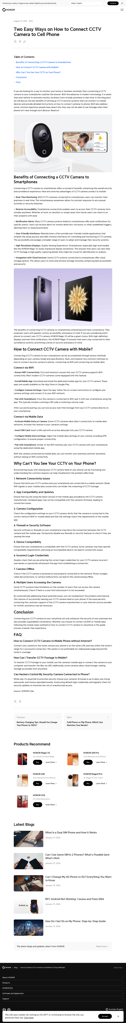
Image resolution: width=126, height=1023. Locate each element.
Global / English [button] (76, 3)
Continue (113, 3)
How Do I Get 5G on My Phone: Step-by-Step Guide (75, 921)
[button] (37, 762)
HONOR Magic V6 (41, 753)
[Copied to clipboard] (25, 41)
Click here (28, 1018)
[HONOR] (8, 968)
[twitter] (15, 41)
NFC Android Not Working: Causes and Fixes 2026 (74, 899)
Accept (105, 1016)
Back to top (118, 968)
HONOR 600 (39, 774)
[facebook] (20, 41)
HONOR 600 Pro (91, 753)
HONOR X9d (39, 795)
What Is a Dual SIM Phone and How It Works (71, 832)
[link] (4, 1010)
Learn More (50, 762)
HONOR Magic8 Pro (92, 774)
